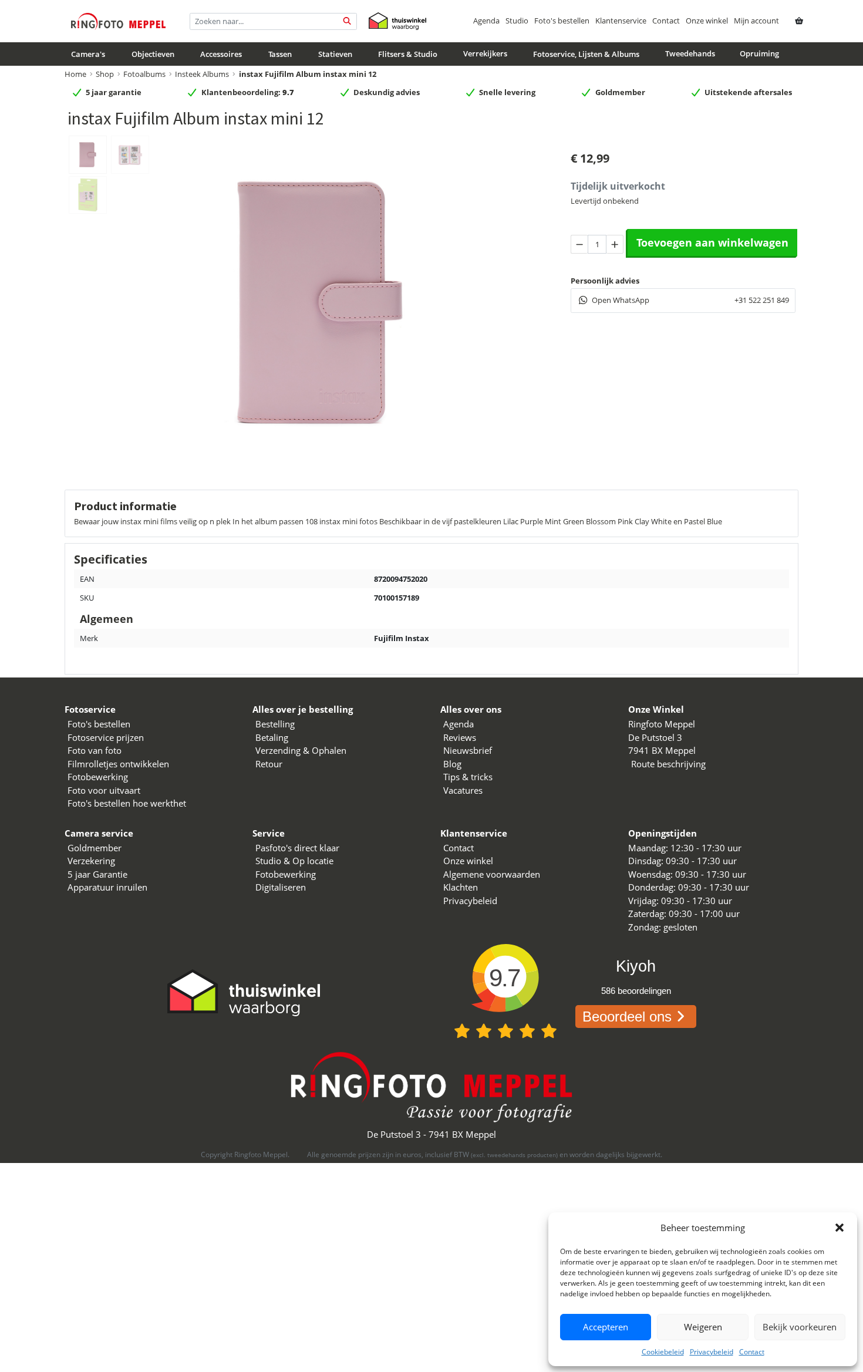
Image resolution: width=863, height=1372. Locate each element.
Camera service (99, 833)
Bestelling (275, 724)
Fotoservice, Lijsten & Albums (586, 54)
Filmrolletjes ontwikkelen (118, 764)
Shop (105, 74)
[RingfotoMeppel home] (118, 21)
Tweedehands (690, 53)
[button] (839, 1227)
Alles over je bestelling (302, 709)
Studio (516, 20)
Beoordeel (627, 1016)
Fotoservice (90, 709)
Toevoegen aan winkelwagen (712, 242)
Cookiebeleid (663, 1352)
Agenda (486, 20)
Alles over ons (470, 709)
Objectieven (153, 54)
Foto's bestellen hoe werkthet (127, 803)
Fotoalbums (144, 74)
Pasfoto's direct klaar (297, 848)
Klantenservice (620, 20)
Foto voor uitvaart (104, 790)
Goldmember (95, 848)
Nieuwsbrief (467, 750)
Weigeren (703, 1327)
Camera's (88, 54)
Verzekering (91, 861)
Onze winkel (707, 20)
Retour (268, 764)
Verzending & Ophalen (300, 750)
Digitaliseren (280, 887)
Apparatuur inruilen (107, 887)
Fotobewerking (98, 777)
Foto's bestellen (561, 20)
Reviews (459, 737)
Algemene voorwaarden (491, 874)
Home (75, 74)
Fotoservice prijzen (106, 737)
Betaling (271, 737)
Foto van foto (95, 750)
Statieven (335, 54)
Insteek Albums (202, 74)
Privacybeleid (711, 1352)
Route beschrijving (668, 764)
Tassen (280, 54)
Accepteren (605, 1327)
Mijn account (756, 20)
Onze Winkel (656, 709)
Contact (751, 1352)
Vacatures (463, 790)
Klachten (460, 887)
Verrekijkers (485, 53)
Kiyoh (636, 966)
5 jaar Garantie (97, 874)
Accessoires (221, 54)
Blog (452, 764)
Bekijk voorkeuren (800, 1327)
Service (268, 833)
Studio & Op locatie (294, 861)
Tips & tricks (468, 777)
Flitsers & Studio (407, 54)
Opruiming (759, 53)
